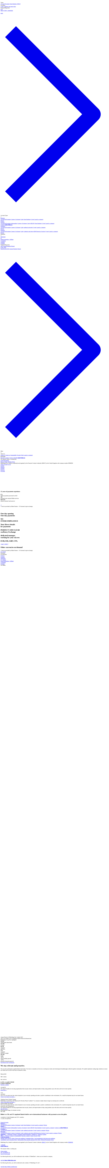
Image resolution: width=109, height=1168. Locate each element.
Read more (4, 1090)
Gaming (44, 1134)
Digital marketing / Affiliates (29, 1134)
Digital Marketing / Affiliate (7, 561)
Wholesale (3, 236)
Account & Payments (6, 219)
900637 (44, 1142)
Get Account (7, 1154)
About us (3, 455)
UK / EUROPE (4, 1152)
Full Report (3, 593)
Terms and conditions (20, 1138)
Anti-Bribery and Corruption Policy (9, 1139)
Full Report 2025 (5, 1062)
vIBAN (18, 4)
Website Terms (11, 461)
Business (3, 218)
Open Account (4, 464)
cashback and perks (28, 227)
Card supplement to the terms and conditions (44, 1138)
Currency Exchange (15, 219)
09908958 (70, 1142)
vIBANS (32, 223)
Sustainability (13, 455)
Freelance (3, 226)
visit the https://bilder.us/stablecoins (9, 1166)
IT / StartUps (39, 1134)
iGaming (3, 243)
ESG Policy (38, 1139)
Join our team (4, 1108)
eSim (14, 6)
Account (3, 4)
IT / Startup (3, 559)
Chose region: (4, 1151)
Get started (3, 551)
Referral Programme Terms (47, 1139)
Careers (11, 457)
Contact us (7, 455)
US (9, 1152)
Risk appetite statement (29, 1139)
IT (1, 238)
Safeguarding (14, 223)
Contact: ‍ (6, 224)
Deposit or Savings (40, 231)
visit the (8, 1160)
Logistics (3, 242)
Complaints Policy (29, 1138)
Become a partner (5, 457)
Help (22, 455)
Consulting (3, 240)
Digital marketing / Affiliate (7, 239)
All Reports (11, 1062)
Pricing (2, 220)
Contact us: (61, 1127)
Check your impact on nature (8, 1096)
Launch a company (38, 219)
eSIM (34, 231)
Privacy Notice (4, 461)
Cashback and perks (8, 6)
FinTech (2, 222)
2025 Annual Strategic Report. (14, 570)
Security (19, 455)
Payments (7, 4)
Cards (2, 6)
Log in (9, 464)
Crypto (32, 219)
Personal (3, 230)
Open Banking (13, 4)
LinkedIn (15, 457)
